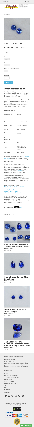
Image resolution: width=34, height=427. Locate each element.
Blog (5, 387)
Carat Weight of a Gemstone (12, 68)
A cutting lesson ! (9, 190)
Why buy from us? (9, 381)
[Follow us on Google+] (12, 396)
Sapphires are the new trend (13, 357)
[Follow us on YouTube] (19, 396)
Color (5, 62)
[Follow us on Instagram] (16, 396)
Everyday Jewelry (9, 359)
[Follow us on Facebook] (6, 396)
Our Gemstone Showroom (11, 375)
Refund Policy (8, 379)
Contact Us (27, 425)
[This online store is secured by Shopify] (17, 410)
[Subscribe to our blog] (23, 396)
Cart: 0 (29, 2)
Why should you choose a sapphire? (14, 186)
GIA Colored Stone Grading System (14, 193)
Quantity (6, 75)
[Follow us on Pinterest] (9, 396)
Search (6, 385)
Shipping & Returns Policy (11, 377)
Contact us (7, 389)
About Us (19, 170)
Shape (6, 57)
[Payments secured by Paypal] (17, 417)
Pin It (21, 207)
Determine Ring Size (10, 383)
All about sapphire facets (11, 191)
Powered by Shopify (15, 405)
